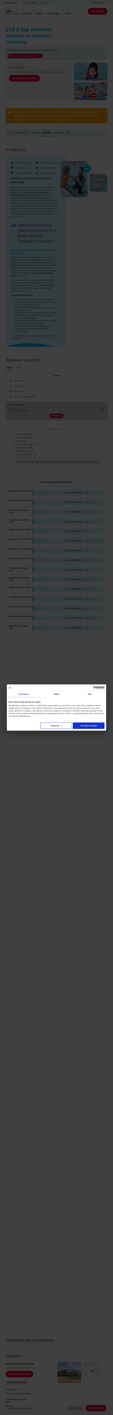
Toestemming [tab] (23, 694)
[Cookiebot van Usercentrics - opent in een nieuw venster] (95, 687)
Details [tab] (56, 694)
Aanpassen (55, 725)
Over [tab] (89, 694)
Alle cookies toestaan (88, 725)
